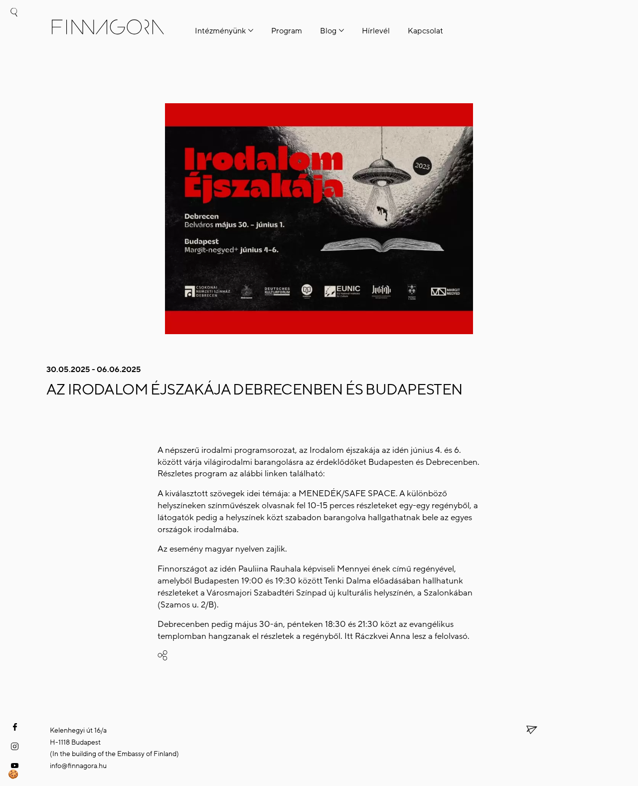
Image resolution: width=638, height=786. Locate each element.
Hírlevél (376, 30)
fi (13, 34)
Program (286, 30)
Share (183, 656)
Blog (328, 30)
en (13, 76)
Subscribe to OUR (520, 730)
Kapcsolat (425, 30)
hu (13, 54)
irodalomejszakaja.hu (367, 473)
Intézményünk (220, 30)
